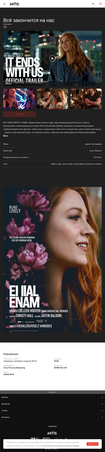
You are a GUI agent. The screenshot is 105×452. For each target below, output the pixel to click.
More (5, 136)
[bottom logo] (52, 449)
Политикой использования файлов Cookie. (60, 446)
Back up (52, 392)
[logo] (14, 3)
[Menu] (4, 4)
